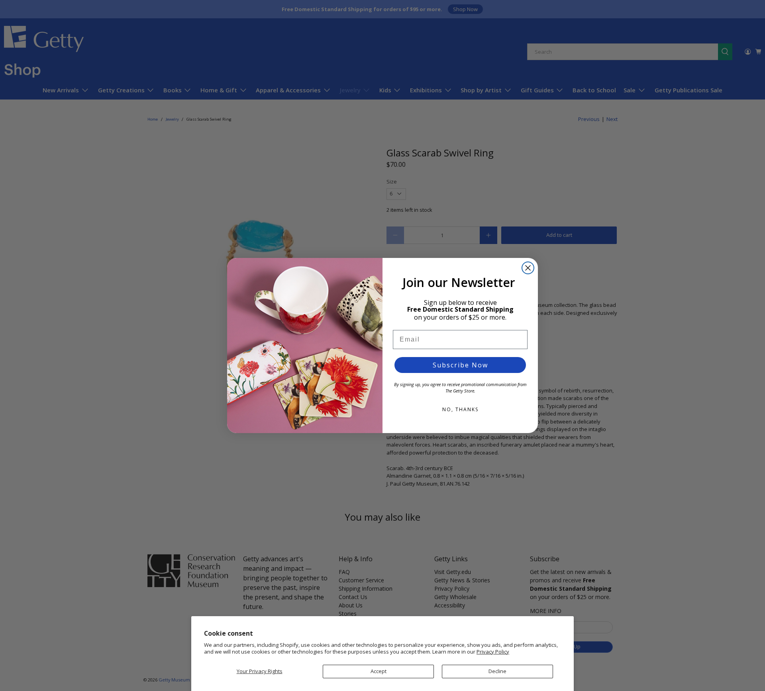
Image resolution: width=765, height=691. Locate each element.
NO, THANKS (460, 409)
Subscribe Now (460, 365)
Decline (497, 671)
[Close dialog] (528, 268)
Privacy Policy (493, 651)
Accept (378, 671)
